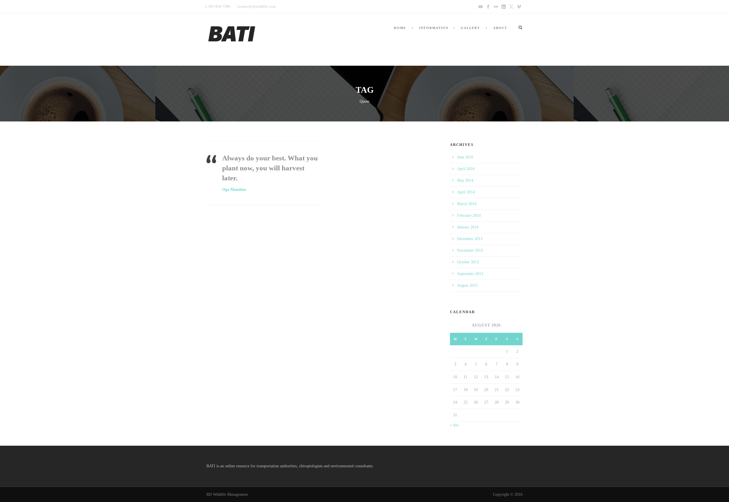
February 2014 (469, 215)
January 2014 (467, 227)
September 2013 (470, 274)
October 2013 (468, 262)
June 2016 (465, 157)
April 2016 (466, 169)
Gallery (470, 28)
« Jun (454, 425)
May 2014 (465, 180)
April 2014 (466, 192)
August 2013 (467, 285)
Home (400, 28)
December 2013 (469, 239)
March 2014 (466, 204)
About (500, 28)
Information (434, 28)
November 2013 (470, 250)
